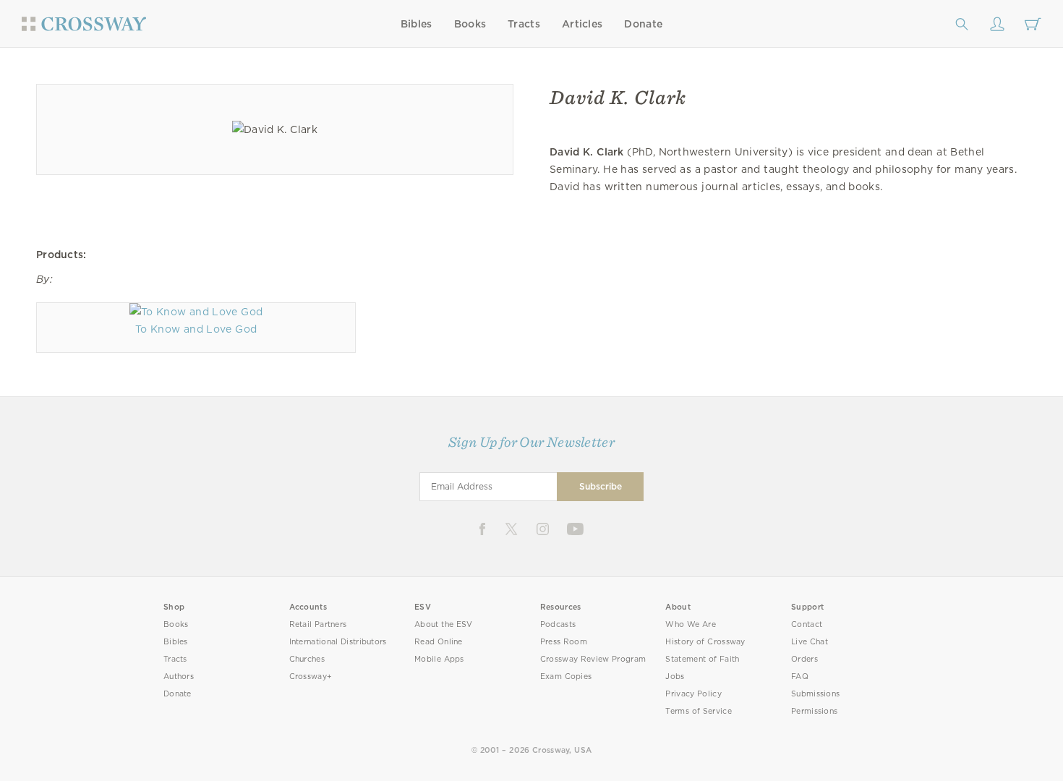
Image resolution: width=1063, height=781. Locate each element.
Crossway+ (311, 676)
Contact (806, 624)
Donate (643, 24)
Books (470, 24)
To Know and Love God (196, 329)
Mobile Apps (439, 659)
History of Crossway (705, 641)
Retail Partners (318, 624)
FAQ (799, 676)
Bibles (416, 24)
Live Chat (809, 641)
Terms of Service (698, 711)
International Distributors (338, 641)
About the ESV (443, 624)
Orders (804, 659)
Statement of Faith (702, 659)
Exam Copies (566, 676)
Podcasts (558, 624)
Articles (582, 24)
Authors (178, 676)
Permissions (814, 711)
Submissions (815, 694)
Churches (307, 659)
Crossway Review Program (593, 659)
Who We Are (690, 624)
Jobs (674, 676)
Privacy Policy (693, 694)
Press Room (563, 641)
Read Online (438, 641)
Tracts (524, 24)
